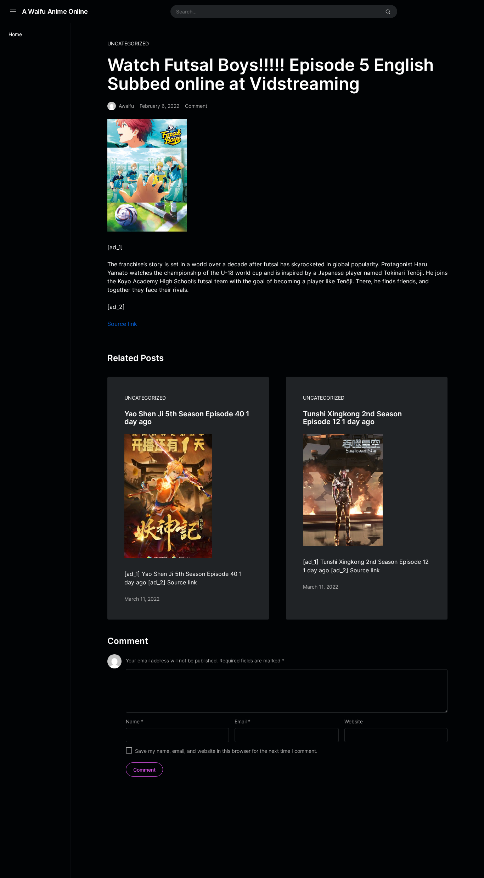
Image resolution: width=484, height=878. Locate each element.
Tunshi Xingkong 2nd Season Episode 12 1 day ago (352, 418)
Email (243, 721)
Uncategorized (128, 43)
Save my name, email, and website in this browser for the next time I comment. (226, 751)
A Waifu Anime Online (55, 11)
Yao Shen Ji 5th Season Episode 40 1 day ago (186, 418)
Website (353, 721)
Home (15, 34)
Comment (196, 106)
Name (134, 721)
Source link (122, 323)
